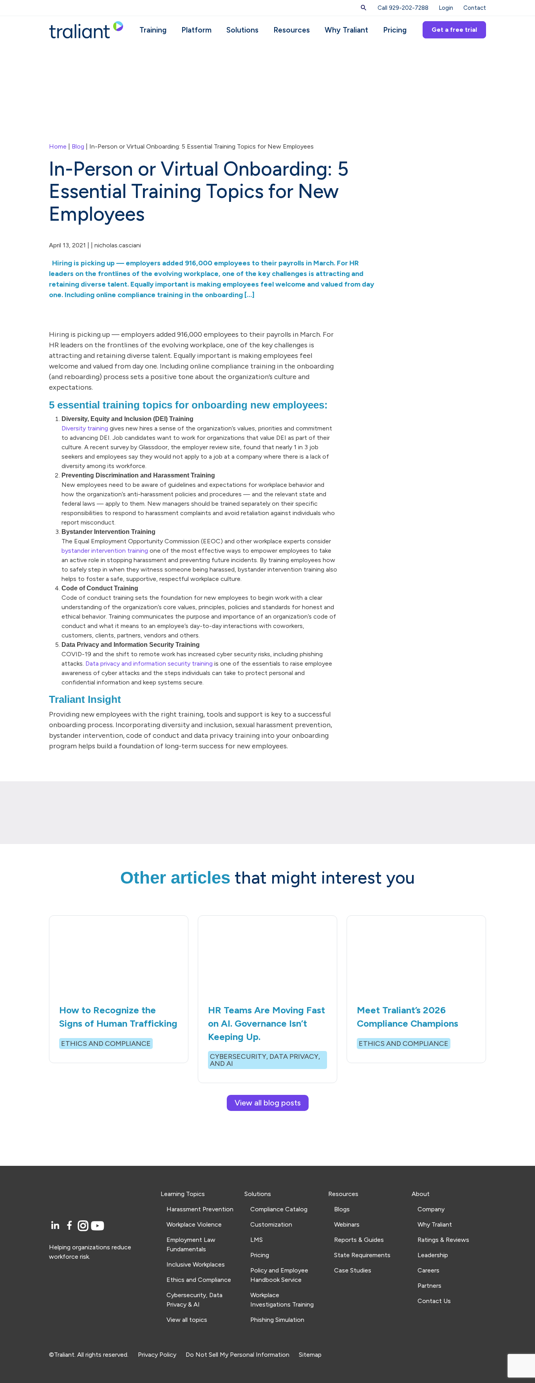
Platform (196, 29)
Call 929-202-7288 (403, 7)
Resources (291, 29)
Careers (428, 1270)
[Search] (363, 8)
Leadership (433, 1255)
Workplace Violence (194, 1224)
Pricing (395, 29)
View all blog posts (268, 1102)
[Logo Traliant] (86, 29)
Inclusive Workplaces (195, 1264)
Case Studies (352, 1270)
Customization (271, 1224)
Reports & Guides (359, 1239)
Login (446, 7)
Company (431, 1209)
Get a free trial (454, 29)
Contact (474, 7)
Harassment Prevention (199, 1209)
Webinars (347, 1224)
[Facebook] (70, 1226)
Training (152, 29)
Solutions (242, 29)
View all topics (186, 1319)
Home (58, 146)
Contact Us (434, 1301)
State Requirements (362, 1255)
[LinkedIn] (56, 1226)
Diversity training (84, 428)
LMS (256, 1239)
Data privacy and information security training (149, 663)
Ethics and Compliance (198, 1279)
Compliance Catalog (278, 1209)
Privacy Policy (157, 1354)
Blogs (342, 1209)
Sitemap (310, 1354)
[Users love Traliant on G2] (100, 1294)
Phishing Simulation (277, 1319)
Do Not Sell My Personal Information (237, 1354)
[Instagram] (84, 1226)
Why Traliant (346, 29)
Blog (78, 146)
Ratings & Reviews (443, 1239)
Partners (429, 1285)
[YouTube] (97, 1226)
